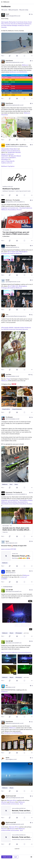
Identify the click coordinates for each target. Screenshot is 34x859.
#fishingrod (21, 24)
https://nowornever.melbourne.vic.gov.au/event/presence (16, 652)
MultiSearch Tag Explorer (7, 166)
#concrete (8, 24)
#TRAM (11, 149)
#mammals (12, 329)
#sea (12, 24)
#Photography (5, 327)
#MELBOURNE (5, 149)
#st (2, 25)
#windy (21, 22)
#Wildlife (11, 327)
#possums (25, 329)
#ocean (16, 24)
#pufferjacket (27, 24)
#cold (17, 22)
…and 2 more (26, 633)
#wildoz (22, 327)
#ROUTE (16, 149)
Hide (30, 34)
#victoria (27, 25)
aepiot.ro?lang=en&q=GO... (8, 161)
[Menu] (31, 857)
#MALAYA (13, 156)
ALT (30, 51)
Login (15, 857)
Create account (7, 857)
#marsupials (18, 329)
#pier (14, 22)
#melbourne (21, 25)
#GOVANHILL (4, 159)
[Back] (1, 2)
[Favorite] (17, 56)
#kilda (5, 25)
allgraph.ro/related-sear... (7, 154)
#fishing (11, 22)
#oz (2, 329)
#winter (26, 22)
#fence (3, 24)
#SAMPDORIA (11, 152)
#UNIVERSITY (5, 156)
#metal (30, 22)
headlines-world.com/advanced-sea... (11, 150)
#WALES (18, 156)
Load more (17, 848)
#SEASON (18, 152)
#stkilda (9, 25)
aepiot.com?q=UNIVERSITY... (9, 157)
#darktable (17, 327)
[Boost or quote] (10, 56)
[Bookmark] (24, 56)
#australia (4, 27)
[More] (32, 56)
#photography (5, 22)
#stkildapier (14, 25)
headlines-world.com (6, 163)
